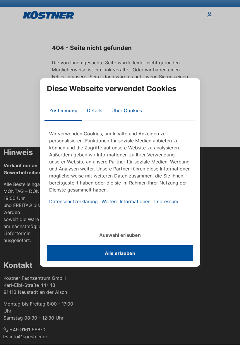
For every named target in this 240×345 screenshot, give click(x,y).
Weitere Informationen (126, 201)
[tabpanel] (120, 167)
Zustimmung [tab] (63, 110)
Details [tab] (94, 110)
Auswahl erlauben (120, 235)
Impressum (166, 201)
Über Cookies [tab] (127, 110)
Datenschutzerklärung (73, 201)
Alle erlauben (120, 253)
